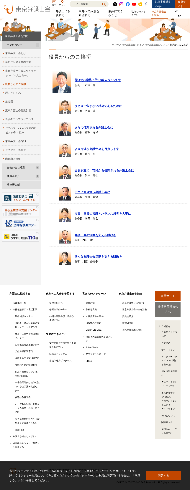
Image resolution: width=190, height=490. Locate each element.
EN (179, 15)
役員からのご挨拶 (15, 84)
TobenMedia (92, 347)
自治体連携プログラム (60, 360)
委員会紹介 (13, 176)
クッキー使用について (34, 475)
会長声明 (90, 303)
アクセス (165, 343)
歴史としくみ (13, 92)
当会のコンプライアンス (19, 119)
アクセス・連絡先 (15, 149)
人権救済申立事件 (95, 316)
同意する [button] (163, 475)
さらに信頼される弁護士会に (94, 127)
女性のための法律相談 (26, 365)
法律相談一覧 (19, 303)
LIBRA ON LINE (93, 330)
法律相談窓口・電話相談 (25, 309)
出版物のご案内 (93, 323)
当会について (14, 44)
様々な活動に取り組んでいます (98, 80)
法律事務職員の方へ (163, 4)
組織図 (9, 101)
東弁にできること (117, 13)
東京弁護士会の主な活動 (134, 309)
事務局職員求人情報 (132, 330)
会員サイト (182, 4)
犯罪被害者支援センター (27, 344)
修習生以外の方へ (58, 309)
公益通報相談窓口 (24, 351)
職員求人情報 (13, 158)
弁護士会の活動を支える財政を (95, 235)
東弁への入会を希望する (90, 13)
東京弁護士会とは (15, 53)
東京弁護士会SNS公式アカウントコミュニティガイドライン (169, 401)
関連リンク (167, 422)
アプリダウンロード (96, 354)
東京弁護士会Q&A (15, 141)
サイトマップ (168, 349)
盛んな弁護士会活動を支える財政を (98, 256)
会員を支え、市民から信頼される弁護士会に (104, 170)
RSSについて (168, 415)
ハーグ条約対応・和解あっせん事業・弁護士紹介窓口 (27, 408)
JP (176, 11)
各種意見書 (91, 309)
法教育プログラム (58, 353)
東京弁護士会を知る (160, 13)
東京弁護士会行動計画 (18, 110)
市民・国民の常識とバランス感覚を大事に (103, 213)
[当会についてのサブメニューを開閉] (37, 45)
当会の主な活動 (16, 167)
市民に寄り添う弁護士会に (92, 192)
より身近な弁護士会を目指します (97, 148)
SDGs (89, 361)
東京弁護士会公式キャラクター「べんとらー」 (20, 73)
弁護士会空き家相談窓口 (27, 358)
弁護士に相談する (64, 13)
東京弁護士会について (133, 303)
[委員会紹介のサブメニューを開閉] (37, 176)
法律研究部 (13, 184)
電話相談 (19, 429)
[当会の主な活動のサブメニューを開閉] (37, 167)
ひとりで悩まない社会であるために (98, 105)
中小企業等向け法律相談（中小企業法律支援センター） (27, 386)
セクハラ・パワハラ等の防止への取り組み (20, 130)
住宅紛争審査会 (23, 397)
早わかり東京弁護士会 (18, 61)
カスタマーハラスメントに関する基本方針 (169, 360)
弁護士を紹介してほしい (25, 436)
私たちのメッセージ (139, 13)
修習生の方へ (56, 303)
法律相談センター (24, 316)
